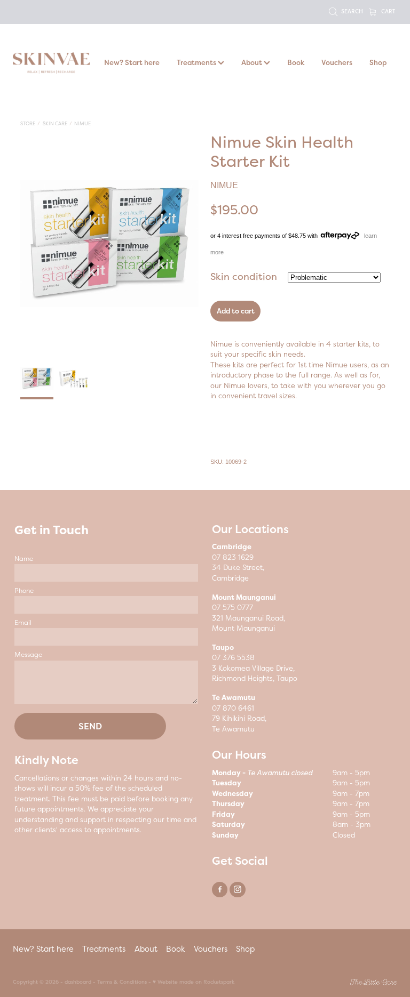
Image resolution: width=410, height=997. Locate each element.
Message (28, 655)
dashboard (78, 981)
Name (23, 559)
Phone (24, 591)
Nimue (82, 123)
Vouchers (336, 62)
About (252, 62)
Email (22, 623)
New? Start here (132, 62)
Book (295, 62)
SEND (90, 726)
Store (27, 123)
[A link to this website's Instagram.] (237, 889)
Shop (378, 62)
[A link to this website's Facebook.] (219, 889)
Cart (387, 11)
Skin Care (55, 123)
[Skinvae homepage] (51, 63)
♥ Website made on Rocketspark (193, 981)
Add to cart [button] (236, 311)
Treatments (197, 62)
